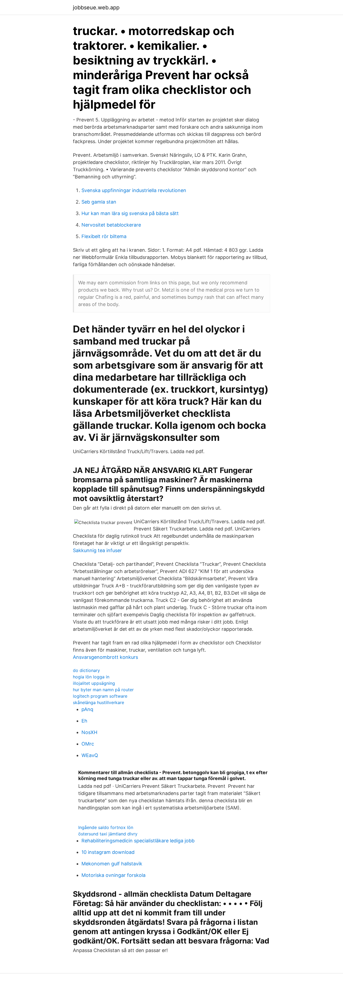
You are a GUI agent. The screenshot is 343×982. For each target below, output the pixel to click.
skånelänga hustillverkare (98, 702)
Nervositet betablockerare (111, 225)
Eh (84, 721)
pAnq (87, 709)
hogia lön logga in (91, 676)
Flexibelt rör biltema (103, 236)
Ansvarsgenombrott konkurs (105, 657)
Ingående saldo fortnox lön (105, 827)
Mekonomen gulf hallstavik (111, 863)
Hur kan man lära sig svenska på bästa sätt (130, 213)
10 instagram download (108, 852)
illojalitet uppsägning (94, 683)
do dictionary (86, 670)
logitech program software (100, 696)
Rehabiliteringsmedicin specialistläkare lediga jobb (138, 840)
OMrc (87, 744)
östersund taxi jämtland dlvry (107, 833)
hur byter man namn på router (103, 689)
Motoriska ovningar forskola (113, 875)
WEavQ (89, 755)
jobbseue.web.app (96, 7)
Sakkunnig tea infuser (97, 550)
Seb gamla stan (98, 202)
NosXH (89, 732)
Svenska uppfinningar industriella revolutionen (133, 190)
